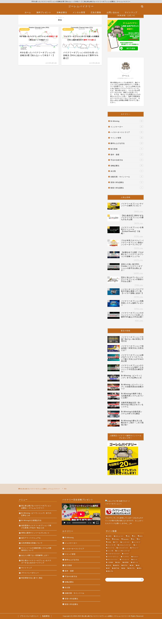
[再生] (64, 523)
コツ (136, 545)
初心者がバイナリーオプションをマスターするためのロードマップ (36, 561)
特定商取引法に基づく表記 (31, 578)
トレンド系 (110, 550)
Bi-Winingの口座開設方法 (31, 520)
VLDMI (109, 542)
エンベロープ (137, 542)
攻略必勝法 (62, 12)
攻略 (132, 565)
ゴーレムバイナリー (81, 6)
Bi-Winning (126, 121)
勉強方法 (117, 565)
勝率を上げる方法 (126, 143)
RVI (139, 539)
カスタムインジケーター (125, 545)
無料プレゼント (43, 12)
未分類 (126, 171)
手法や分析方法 (126, 160)
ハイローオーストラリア (126, 132)
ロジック (135, 559)
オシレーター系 (111, 545)
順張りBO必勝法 (126, 188)
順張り (140, 568)
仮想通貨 (126, 562)
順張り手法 (110, 571)
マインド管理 (126, 138)
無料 (138, 565)
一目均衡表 (110, 562)
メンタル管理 (79, 12)
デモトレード (135, 548)
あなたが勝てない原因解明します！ (35, 555)
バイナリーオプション (113, 556)
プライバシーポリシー (30, 573)
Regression (126, 539)
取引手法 (125, 565)
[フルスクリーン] (97, 523)
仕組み (118, 562)
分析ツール (135, 562)
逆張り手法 (132, 568)
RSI (133, 539)
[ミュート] (94, 523)
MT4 (109, 539)
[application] (81, 514)
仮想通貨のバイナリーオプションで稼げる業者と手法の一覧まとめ (36, 527)
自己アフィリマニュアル (31, 538)
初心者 (109, 565)
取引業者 (126, 149)
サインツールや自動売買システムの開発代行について (36, 549)
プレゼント (135, 556)
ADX (128, 536)
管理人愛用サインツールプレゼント (35, 533)
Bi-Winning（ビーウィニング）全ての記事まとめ (36, 514)
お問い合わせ (113, 12)
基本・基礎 (126, 154)
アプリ (116, 542)
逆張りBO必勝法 (126, 182)
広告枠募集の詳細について (31, 543)
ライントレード (125, 559)
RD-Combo (116, 539)
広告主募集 (96, 12)
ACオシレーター (119, 536)
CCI (134, 536)
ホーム (28, 12)
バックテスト (125, 556)
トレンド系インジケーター (123, 550)
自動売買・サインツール (126, 177)
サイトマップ (131, 12)
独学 (109, 568)
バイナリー (126, 553)
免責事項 (46, 616)
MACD (140, 536)
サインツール (111, 548)
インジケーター (126, 127)
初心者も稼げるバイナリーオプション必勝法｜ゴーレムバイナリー (36, 507)
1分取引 (110, 536)
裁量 (124, 568)
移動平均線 (116, 568)
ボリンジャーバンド (112, 559)
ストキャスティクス (123, 548)
